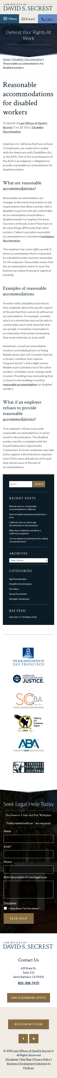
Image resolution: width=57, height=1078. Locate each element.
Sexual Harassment (18, 594)
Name (7, 831)
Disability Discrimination (20, 584)
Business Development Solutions (27, 1063)
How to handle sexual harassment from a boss (28, 516)
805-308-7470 (28, 983)
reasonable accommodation (20, 384)
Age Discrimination (18, 579)
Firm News (14, 589)
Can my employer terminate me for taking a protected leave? (28, 540)
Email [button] (30, 19)
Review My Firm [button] (28, 1024)
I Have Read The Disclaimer (24, 908)
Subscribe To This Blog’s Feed (23, 617)
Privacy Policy (41, 1059)
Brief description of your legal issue (25, 877)
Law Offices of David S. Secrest (32, 1051)
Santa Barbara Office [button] (28, 997)
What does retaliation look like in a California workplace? (25, 532)
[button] (9, 18)
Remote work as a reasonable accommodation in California (23, 508)
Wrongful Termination (19, 599)
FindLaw (28, 1068)
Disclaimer (10, 903)
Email (8, 846)
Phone (8, 861)
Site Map (25, 1059)
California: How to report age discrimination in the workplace (23, 524)
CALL (49, 19)
